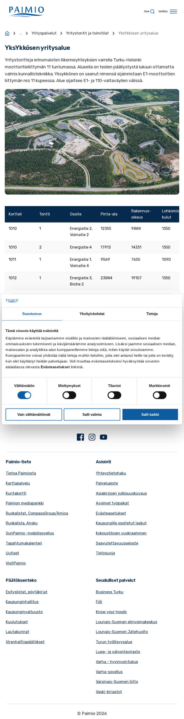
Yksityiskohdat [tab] (92, 314)
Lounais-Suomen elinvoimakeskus (126, 622)
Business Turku (109, 592)
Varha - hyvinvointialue (117, 662)
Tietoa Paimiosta (21, 473)
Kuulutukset (17, 622)
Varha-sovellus (109, 672)
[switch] (69, 395)
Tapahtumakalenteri (24, 543)
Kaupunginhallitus (22, 602)
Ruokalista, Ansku (22, 523)
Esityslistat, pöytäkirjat (26, 592)
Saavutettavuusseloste (117, 543)
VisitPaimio (16, 563)
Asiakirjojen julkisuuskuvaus (121, 493)
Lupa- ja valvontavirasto (118, 651)
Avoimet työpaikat (112, 503)
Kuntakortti (16, 493)
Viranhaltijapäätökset (25, 642)
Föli (99, 602)
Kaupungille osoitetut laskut (121, 523)
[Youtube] (103, 438)
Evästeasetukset (111, 513)
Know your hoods (111, 612)
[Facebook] (80, 438)
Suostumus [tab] (32, 314)
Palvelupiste (107, 483)
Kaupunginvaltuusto (24, 612)
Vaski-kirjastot (109, 691)
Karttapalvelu (18, 483)
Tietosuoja (105, 553)
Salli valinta (92, 414)
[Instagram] (92, 438)
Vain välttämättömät (33, 414)
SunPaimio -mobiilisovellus (30, 533)
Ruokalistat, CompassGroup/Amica (37, 513)
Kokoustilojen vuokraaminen (121, 533)
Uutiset (12, 553)
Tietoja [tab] (152, 314)
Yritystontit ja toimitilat (87, 33)
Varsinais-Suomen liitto (117, 681)
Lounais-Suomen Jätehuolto (122, 632)
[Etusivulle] (7, 33)
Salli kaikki (150, 414)
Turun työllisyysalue (114, 642)
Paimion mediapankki (25, 503)
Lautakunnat (17, 632)
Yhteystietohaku (111, 473)
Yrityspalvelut (44, 33)
